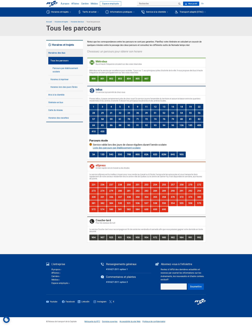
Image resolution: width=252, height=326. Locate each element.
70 (130, 119)
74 (156, 119)
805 (138, 78)
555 (182, 203)
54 (183, 112)
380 (200, 196)
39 (148, 112)
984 (182, 237)
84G (173, 154)
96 (174, 125)
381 (94, 203)
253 (147, 184)
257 (174, 184)
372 (182, 196)
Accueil (49, 22)
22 (200, 106)
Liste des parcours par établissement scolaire (117, 147)
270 (191, 184)
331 (103, 196)
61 (121, 119)
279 (112, 190)
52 (165, 112)
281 (130, 190)
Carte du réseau (55, 110)
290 (174, 190)
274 (103, 190)
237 (112, 184)
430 (103, 131)
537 (147, 203)
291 (182, 190)
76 (165, 119)
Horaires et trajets (61, 22)
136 (182, 125)
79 (174, 119)
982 (174, 237)
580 (112, 209)
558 (191, 203)
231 (94, 184)
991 (191, 237)
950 (138, 237)
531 (130, 203)
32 (121, 112)
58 (104, 119)
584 (138, 209)
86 (112, 125)
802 (112, 78)
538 (156, 203)
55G (121, 154)
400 (200, 125)
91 (139, 125)
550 (165, 203)
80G (138, 154)
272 (200, 184)
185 (191, 125)
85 (104, 125)
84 (95, 125)
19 (192, 106)
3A (95, 154)
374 (191, 196)
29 (104, 112)
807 (147, 78)
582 (130, 209)
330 (94, 196)
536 (138, 203)
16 (174, 106)
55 (192, 112)
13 (165, 106)
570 (200, 203)
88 (121, 125)
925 (112, 237)
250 (130, 184)
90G (182, 154)
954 (147, 237)
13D (103, 154)
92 (148, 125)
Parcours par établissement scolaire (65, 70)
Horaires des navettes (58, 118)
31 (112, 112)
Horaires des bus (56, 53)
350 (138, 196)
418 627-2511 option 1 (117, 269)
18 (183, 106)
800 (94, 78)
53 (174, 112)
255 (165, 184)
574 (103, 209)
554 (174, 203)
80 (183, 119)
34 (130, 112)
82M (164, 154)
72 (148, 119)
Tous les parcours (59, 60)
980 (165, 237)
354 (147, 196)
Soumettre (196, 286)
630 (147, 209)
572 (94, 209)
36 (139, 112)
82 (200, 119)
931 (121, 237)
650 (156, 209)
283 (147, 190)
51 (156, 112)
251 (138, 184)
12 (156, 106)
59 (112, 119)
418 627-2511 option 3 (117, 282)
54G (112, 154)
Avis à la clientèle (56, 95)
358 (165, 196)
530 (121, 203)
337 (121, 196)
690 (165, 209)
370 (174, 196)
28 (95, 112)
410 (94, 131)
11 (148, 106)
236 (103, 184)
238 (121, 184)
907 (103, 237)
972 (156, 237)
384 (112, 203)
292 (191, 190)
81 (192, 119)
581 (121, 209)
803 (121, 78)
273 (94, 190)
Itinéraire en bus (55, 102)
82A (147, 154)
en (202, 3)
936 (130, 237)
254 (156, 184)
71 (139, 119)
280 (121, 190)
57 (95, 119)
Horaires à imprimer (59, 79)
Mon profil (192, 4)
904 (94, 237)
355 (156, 196)
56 (200, 112)
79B (130, 154)
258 (182, 184)
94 (165, 125)
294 (200, 190)
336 (112, 196)
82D (156, 154)
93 (156, 125)
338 (130, 196)
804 (130, 78)
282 (138, 190)
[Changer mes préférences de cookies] (6, 319)
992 (200, 237)
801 (103, 78)
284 (156, 190)
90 (130, 125)
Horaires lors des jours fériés (63, 87)
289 (165, 190)
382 (103, 203)
